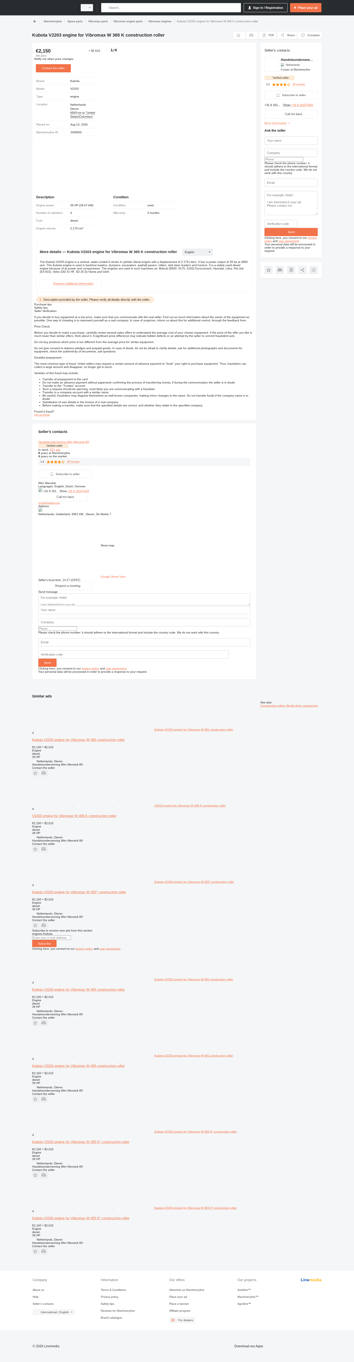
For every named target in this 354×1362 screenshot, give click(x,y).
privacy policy (90, 668)
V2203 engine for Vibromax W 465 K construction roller (74, 816)
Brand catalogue (111, 1317)
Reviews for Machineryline (118, 1310)
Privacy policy (109, 1296)
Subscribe (44, 943)
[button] (239, 35)
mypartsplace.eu (49, 502)
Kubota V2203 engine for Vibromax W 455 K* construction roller (80, 1218)
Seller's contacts (43, 1303)
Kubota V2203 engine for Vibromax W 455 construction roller (78, 990)
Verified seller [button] (54, 445)
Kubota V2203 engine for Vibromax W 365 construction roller (78, 740)
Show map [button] (107, 545)
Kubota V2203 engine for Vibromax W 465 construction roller (78, 1066)
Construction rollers (273, 705)
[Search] (105, 7)
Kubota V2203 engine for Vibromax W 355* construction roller (79, 892)
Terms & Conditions (113, 1289)
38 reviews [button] (73, 461)
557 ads (55, 449)
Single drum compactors (302, 705)
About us (38, 1289)
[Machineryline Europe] (54, 7)
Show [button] (64, 491)
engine (74, 96)
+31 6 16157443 (78, 491)
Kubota (74, 81)
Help (36, 1296)
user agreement (116, 668)
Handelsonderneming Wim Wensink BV (63, 442)
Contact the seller (53, 68)
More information (275, 123)
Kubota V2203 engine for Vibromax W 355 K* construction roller (80, 1142)
